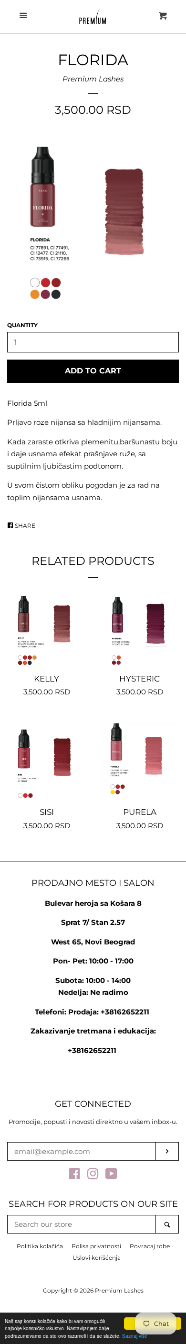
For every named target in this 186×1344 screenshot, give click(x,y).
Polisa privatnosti (96, 1246)
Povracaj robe (150, 1246)
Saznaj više (134, 1335)
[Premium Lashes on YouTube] (111, 1175)
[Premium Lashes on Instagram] (93, 1175)
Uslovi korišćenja (96, 1257)
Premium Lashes (93, 78)
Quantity (22, 325)
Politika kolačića (40, 1246)
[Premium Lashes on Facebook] (75, 1175)
